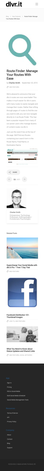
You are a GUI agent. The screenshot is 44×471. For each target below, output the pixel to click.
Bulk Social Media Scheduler (16, 395)
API (8, 417)
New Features (16, 16)
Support (9, 447)
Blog (7, 16)
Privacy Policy (11, 421)
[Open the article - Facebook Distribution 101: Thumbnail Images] (22, 292)
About (9, 435)
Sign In (9, 383)
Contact (9, 439)
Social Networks (26, 355)
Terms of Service (12, 413)
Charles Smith (15, 83)
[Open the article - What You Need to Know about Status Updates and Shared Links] (22, 334)
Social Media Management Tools (17, 400)
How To (12, 321)
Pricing (9, 387)
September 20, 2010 (29, 83)
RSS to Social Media (13, 391)
